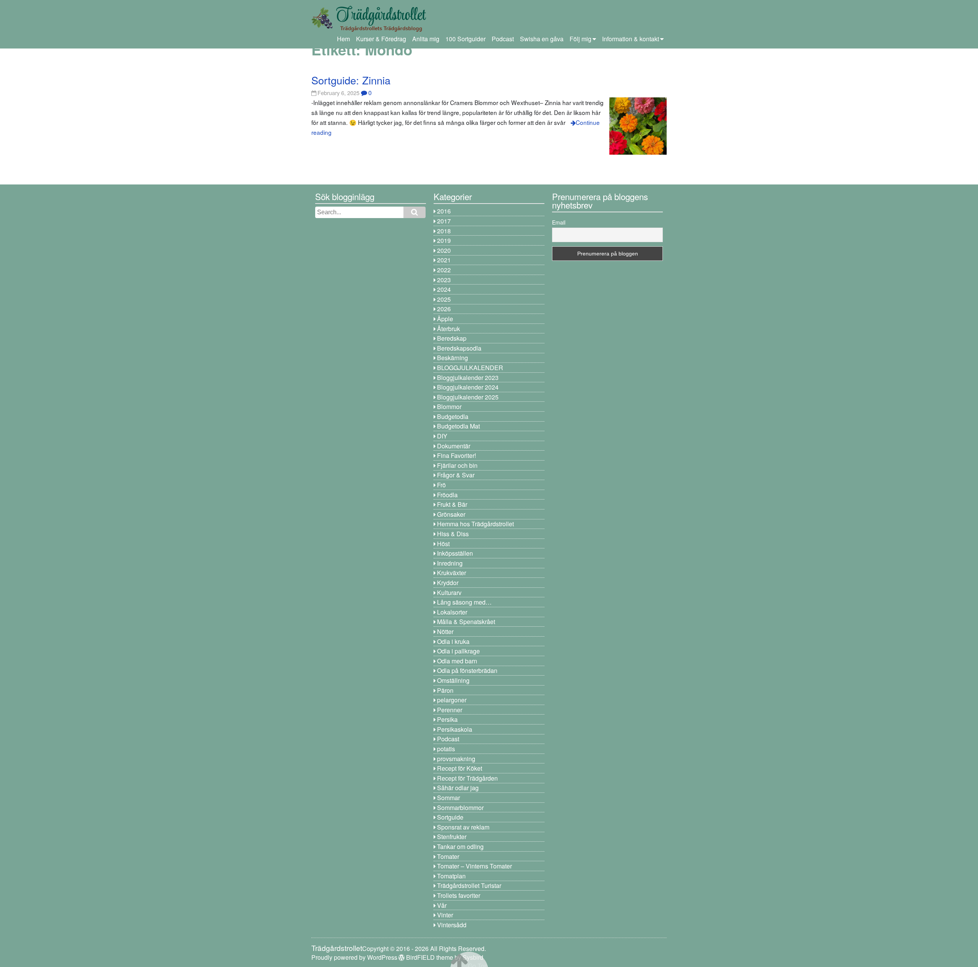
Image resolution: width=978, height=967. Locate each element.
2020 (444, 250)
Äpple (445, 318)
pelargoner (451, 699)
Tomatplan (451, 876)
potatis (446, 748)
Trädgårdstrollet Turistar (469, 885)
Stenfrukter (451, 836)
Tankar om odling (460, 846)
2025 (444, 299)
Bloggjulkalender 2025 (468, 397)
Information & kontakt (630, 38)
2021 (444, 259)
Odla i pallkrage (458, 651)
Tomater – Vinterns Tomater (474, 866)
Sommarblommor (460, 807)
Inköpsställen (455, 553)
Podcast (503, 38)
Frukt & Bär (452, 504)
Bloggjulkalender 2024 (468, 387)
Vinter (445, 914)
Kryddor (447, 582)
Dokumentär (453, 445)
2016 (444, 211)
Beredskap (451, 338)
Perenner (449, 709)
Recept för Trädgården (467, 778)
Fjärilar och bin (457, 465)
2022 (444, 269)
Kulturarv (449, 592)
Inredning (450, 563)
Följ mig (580, 38)
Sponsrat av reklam (463, 827)
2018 (444, 230)
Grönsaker (451, 514)
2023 (444, 279)
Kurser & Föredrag (381, 38)
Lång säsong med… (464, 602)
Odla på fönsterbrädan (467, 670)
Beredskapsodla (459, 348)
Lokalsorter (452, 612)
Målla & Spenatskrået (466, 621)
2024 (444, 289)
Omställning (453, 680)
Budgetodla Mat (458, 426)
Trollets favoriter (458, 895)
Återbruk (448, 328)
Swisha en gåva (541, 38)
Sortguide (450, 817)
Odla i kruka (453, 641)
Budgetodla (452, 416)
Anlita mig (425, 38)
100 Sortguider (465, 38)
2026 (444, 308)
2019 (444, 240)
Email (558, 222)
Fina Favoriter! (456, 455)
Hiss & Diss (453, 533)
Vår (442, 905)
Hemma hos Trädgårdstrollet (475, 523)
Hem (343, 38)
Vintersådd (451, 924)
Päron (445, 690)
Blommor (449, 406)
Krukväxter (451, 572)
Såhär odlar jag (458, 787)
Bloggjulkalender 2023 (468, 377)
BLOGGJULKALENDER (470, 367)
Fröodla (447, 494)
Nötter (445, 631)
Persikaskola (454, 729)
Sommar (448, 797)
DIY (442, 436)
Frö (441, 484)
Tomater (448, 856)
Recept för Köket (459, 768)
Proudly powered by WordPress (354, 957)
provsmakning (456, 758)
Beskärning (452, 357)
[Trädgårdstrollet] (368, 28)
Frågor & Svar (455, 475)
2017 (444, 221)
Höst (443, 543)
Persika (447, 719)
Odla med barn (457, 661)
